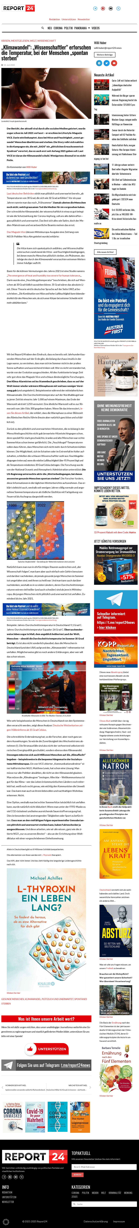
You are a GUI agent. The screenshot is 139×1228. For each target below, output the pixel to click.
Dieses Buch (105, 721)
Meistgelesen (20, 40)
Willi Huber (31, 167)
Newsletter (84, 19)
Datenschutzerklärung (96, 1221)
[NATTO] (116, 527)
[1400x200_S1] (46, 183)
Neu (50, 28)
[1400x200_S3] (46, 614)
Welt (33, 40)
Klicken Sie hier (13, 993)
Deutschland (105, 890)
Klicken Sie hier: (106, 750)
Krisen (5, 40)
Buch (109, 807)
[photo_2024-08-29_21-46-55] (116, 395)
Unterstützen (69, 19)
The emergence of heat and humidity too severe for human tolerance (43, 275)
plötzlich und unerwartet (57, 999)
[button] (43, 28)
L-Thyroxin (46, 855)
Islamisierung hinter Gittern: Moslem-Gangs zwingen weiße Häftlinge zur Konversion (124, 120)
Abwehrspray (117, 672)
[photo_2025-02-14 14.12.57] (114, 481)
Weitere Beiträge (105, 54)
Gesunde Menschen (12, 999)
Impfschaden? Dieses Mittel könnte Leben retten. (112, 489)
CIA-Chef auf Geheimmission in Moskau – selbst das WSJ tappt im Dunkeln (124, 184)
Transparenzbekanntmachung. (46, 188)
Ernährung (116, 1022)
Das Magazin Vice (16, 232)
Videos (96, 28)
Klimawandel (33, 999)
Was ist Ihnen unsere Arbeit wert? (46, 1019)
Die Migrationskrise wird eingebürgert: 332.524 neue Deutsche (124, 199)
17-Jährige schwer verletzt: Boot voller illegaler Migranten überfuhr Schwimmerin (124, 169)
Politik (68, 28)
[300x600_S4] (114, 338)
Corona (58, 28)
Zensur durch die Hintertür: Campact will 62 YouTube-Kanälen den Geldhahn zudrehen (124, 135)
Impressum (119, 1221)
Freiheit (109, 968)
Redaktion (54, 19)
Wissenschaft (46, 40)
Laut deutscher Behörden (20, 193)
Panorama (80, 28)
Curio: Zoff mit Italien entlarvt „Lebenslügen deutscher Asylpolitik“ (124, 85)
